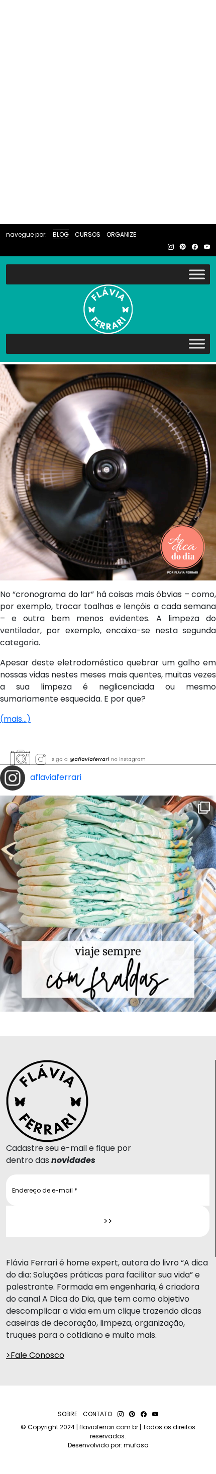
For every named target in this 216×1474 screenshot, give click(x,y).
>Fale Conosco (35, 1355)
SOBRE (67, 1414)
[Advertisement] (108, 112)
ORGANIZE (121, 234)
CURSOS (87, 234)
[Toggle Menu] (197, 274)
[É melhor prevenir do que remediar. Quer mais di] (108, 904)
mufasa (136, 1445)
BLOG (61, 234)
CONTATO (97, 1414)
